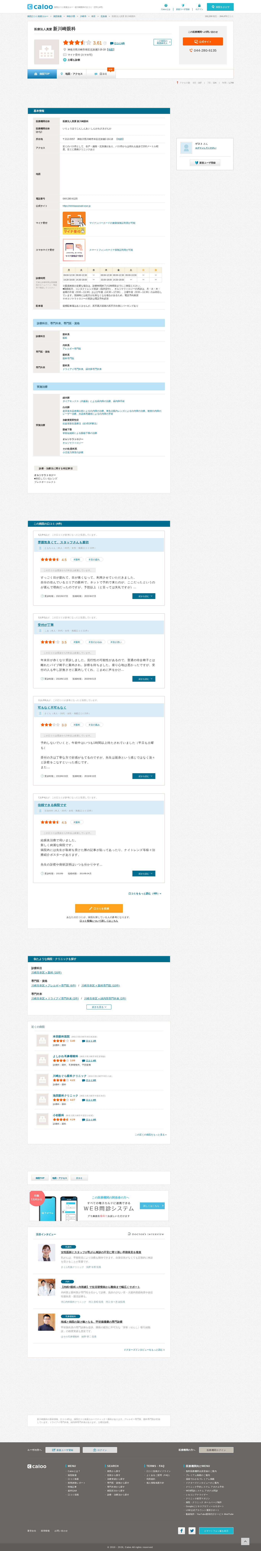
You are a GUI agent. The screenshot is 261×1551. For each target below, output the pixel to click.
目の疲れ (95, 559)
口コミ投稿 (73, 1494)
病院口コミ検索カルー (37, 16)
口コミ (79, 1178)
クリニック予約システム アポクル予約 (205, 1487)
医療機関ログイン (216, 1450)
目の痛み (95, 725)
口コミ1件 (91, 1041)
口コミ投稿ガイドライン (159, 1471)
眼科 (65, 338)
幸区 (93, 16)
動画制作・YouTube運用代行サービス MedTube (210, 1514)
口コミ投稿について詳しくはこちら (99, 921)
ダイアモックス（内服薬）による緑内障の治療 (87, 401)
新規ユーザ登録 (183, 9)
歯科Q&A (72, 1490)
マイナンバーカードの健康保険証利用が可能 (112, 223)
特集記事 (72, 1487)
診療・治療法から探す (118, 1494)
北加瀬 (104, 16)
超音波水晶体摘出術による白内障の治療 (83, 411)
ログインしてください (205, 148)
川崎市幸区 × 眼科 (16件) (46, 972)
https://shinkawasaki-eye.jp (77, 206)
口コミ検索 (73, 1479)
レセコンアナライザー (197, 1494)
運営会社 (31, 1531)
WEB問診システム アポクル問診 (202, 1490)
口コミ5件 (91, 1080)
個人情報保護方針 (155, 1483)
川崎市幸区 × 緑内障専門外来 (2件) (105, 998)
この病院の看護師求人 (162, 42)
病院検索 (57, 16)
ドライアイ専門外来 (73, 369)
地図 (110, 49)
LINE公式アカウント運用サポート (203, 1510)
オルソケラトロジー (73, 443)
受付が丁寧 (46, 624)
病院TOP (40, 1178)
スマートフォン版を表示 (216, 1531)
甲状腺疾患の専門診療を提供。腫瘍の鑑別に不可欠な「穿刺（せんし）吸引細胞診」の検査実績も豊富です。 (105, 1326)
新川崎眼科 (55, 28)
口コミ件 (119, 43)
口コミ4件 (91, 1060)
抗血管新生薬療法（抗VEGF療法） (81, 423)
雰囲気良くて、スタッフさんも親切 (63, 542)
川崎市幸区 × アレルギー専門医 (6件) (53, 985)
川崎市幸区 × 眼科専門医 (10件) (100, 985)
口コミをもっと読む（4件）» (145, 893)
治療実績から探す (116, 1479)
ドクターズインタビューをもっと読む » (144, 1349)
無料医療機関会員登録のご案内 (201, 1471)
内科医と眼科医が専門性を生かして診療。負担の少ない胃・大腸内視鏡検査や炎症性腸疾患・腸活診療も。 (107, 1291)
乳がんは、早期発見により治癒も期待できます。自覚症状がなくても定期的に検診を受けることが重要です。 (107, 1257)
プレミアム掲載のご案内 (198, 1475)
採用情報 (45, 1531)
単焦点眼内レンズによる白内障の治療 (125, 411)
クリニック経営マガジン (198, 1498)
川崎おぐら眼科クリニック (70, 1075)
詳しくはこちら (151, 1205)
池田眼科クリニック (65, 1095)
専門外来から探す (116, 1487)
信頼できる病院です (52, 805)
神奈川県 (71, 16)
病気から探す (113, 1471)
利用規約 (151, 1479)
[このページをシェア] (181, 1530)
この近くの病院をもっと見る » (151, 1134)
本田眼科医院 (61, 1036)
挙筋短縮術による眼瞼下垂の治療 (80, 433)
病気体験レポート (76, 1483)
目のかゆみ (96, 642)
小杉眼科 (58, 1115)
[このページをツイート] (192, 1530)
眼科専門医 (68, 358)
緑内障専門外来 (94, 369)
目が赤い (117, 642)
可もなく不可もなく (52, 707)
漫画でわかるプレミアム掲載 (200, 1479)
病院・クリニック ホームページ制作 (204, 1502)
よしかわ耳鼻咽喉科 (65, 1056)
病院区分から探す (116, 1490)
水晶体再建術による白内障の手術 (96, 413)
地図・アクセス (59, 1178)
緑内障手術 (119, 401)
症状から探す (113, 1475)
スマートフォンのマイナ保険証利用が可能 (111, 250)
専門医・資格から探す (118, 1483)
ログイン (199, 9)
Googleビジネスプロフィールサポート (205, 1506)
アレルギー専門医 (72, 348)
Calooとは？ (74, 1471)
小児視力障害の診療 (73, 452)
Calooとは (165, 9)
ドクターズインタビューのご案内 (202, 1483)
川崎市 (83, 16)
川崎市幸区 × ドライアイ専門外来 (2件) (55, 998)
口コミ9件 (91, 1100)
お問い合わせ (61, 1531)
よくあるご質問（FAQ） (159, 1475)
